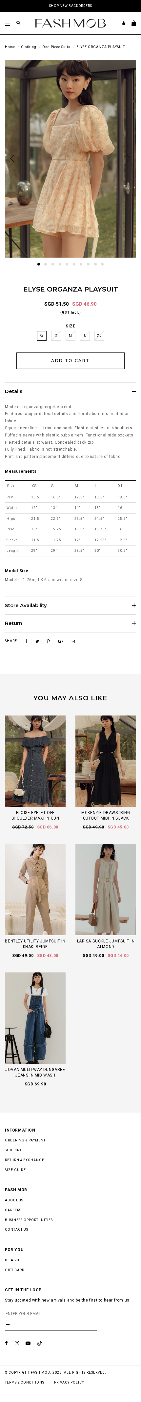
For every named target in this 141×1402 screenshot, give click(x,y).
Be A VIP (12, 1260)
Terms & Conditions (24, 1382)
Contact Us (16, 1229)
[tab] (70, 391)
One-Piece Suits (56, 47)
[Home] (70, 22)
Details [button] (13, 391)
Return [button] (13, 623)
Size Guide (15, 1170)
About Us (14, 1200)
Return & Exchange (24, 1160)
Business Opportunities (29, 1220)
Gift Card (15, 1270)
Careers (13, 1210)
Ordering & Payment (25, 1140)
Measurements (20, 471)
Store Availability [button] (26, 605)
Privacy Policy (69, 1382)
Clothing (28, 47)
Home (10, 47)
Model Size (17, 571)
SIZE (70, 326)
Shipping (14, 1150)
